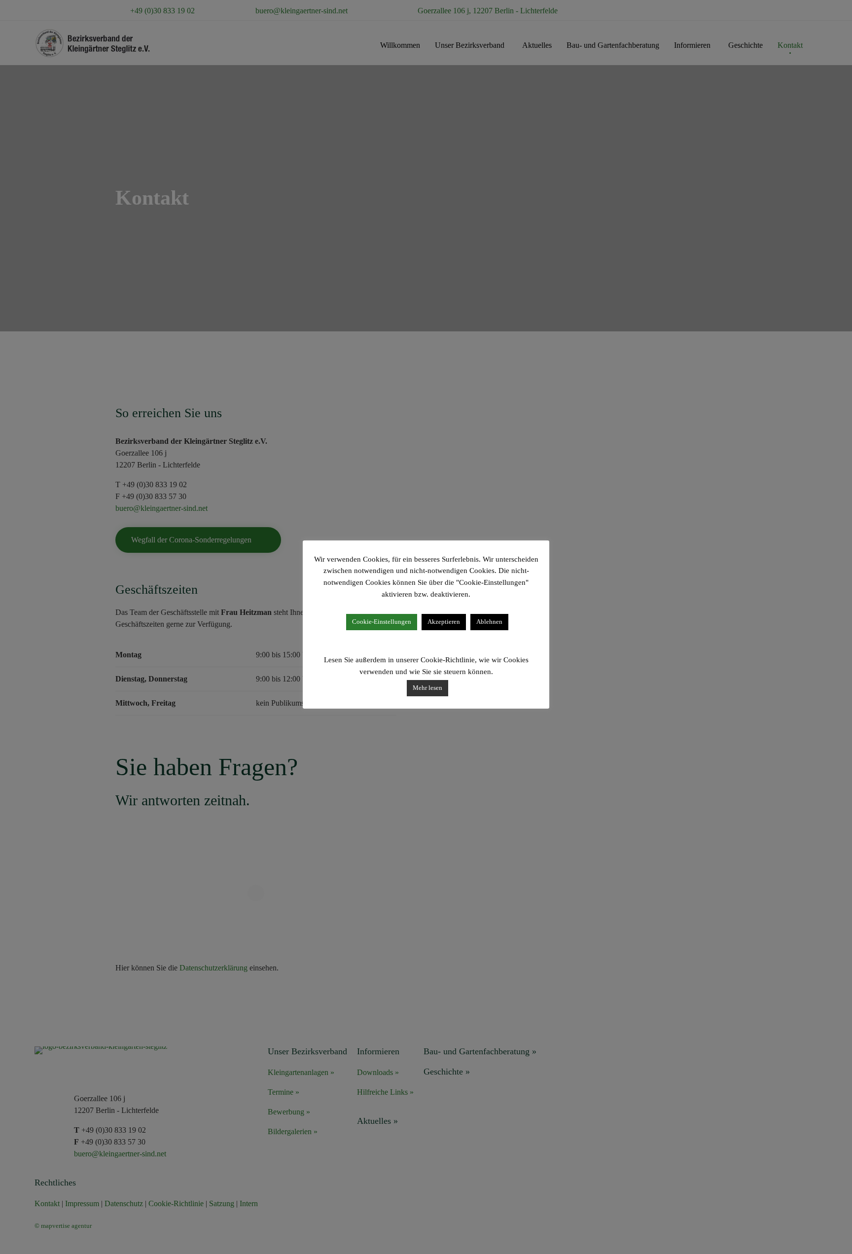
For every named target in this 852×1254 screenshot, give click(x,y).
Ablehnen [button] (489, 621)
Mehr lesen (427, 687)
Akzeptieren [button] (443, 621)
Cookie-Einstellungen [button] (381, 621)
